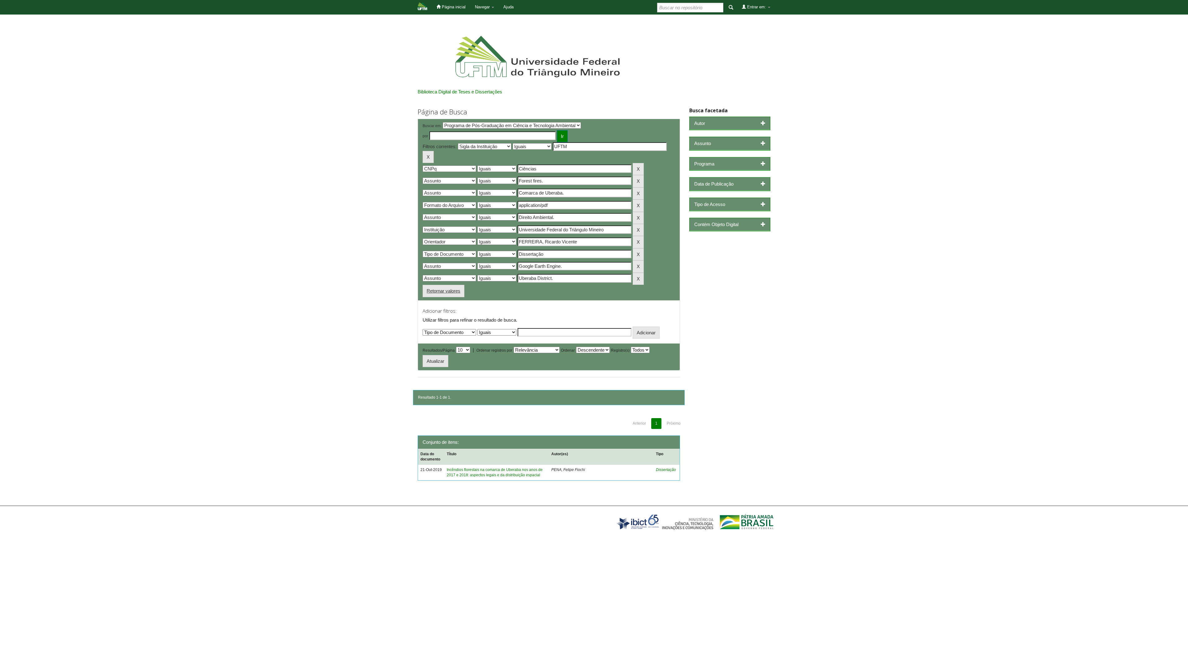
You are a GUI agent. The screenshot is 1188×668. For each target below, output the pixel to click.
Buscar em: (432, 126)
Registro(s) (620, 350)
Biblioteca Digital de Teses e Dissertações (460, 91)
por (425, 136)
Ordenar (568, 350)
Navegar (483, 7)
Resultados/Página (439, 350)
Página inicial (453, 7)
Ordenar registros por (494, 350)
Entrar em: (756, 7)
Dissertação (666, 470)
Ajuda (508, 7)
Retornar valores (443, 290)
